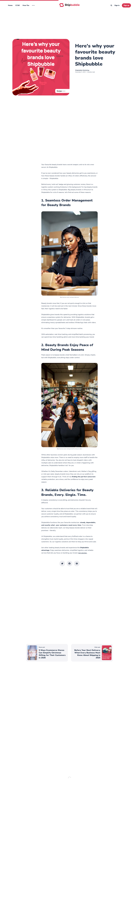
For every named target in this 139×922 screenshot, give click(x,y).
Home (10, 5)
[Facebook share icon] (69, 563)
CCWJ (17, 5)
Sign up (126, 5)
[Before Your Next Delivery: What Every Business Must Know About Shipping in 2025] (92, 653)
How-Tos (26, 5)
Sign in (116, 5)
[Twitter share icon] (62, 563)
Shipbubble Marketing (82, 70)
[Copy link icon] (77, 563)
